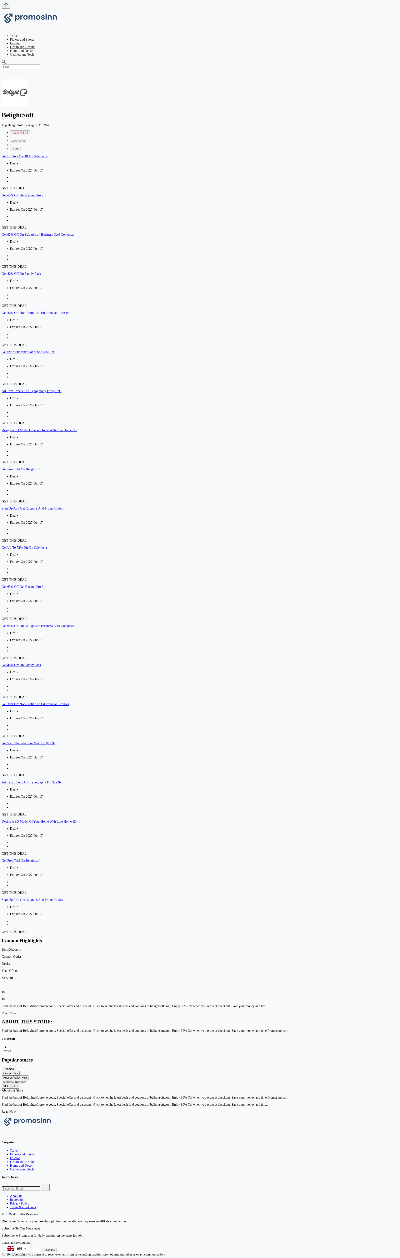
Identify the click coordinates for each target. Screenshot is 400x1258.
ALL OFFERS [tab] (20, 132)
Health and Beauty (22, 47)
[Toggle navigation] (3, 29)
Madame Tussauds (14, 1082)
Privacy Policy (19, 1203)
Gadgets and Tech (22, 54)
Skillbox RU (10, 1086)
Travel (14, 35)
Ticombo (8, 1068)
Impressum (17, 1199)
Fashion (15, 43)
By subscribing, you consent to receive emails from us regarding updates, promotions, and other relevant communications (86, 1254)
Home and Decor (21, 50)
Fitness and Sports (22, 39)
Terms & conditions (23, 1207)
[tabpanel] (200, 348)
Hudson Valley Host (15, 1077)
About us (16, 1196)
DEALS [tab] (16, 148)
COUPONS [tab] (18, 140)
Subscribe (49, 1250)
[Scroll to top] (6, 5)
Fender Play (10, 1073)
